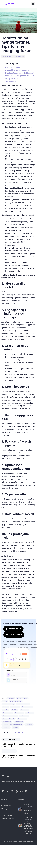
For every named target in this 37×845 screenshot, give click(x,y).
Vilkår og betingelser (8, 818)
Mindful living (19, 713)
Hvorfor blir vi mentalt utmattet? (17, 70)
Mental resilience (7, 713)
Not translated (24, 716)
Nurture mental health (8, 718)
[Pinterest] (17, 791)
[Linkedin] (26, 791)
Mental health (20, 56)
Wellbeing (15, 727)
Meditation (14, 710)
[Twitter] (7, 791)
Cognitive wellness (22, 698)
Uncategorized (29, 817)
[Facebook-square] (3, 791)
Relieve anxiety (7, 721)
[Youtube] (21, 791)
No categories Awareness (10, 716)
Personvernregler (7, 815)
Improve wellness (27, 707)
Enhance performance (23, 704)
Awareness (11, 698)
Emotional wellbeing (8, 704)
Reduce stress (22, 718)
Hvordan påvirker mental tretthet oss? (19, 73)
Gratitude (5, 707)
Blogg (5, 809)
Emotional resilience (15, 701)
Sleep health (6, 727)
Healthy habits (15, 707)
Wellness (27, 804)
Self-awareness (19, 721)
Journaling (5, 710)
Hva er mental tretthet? (14, 67)
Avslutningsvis (10, 82)
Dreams (5, 701)
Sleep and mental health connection (12, 724)
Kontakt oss (7, 805)
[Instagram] (12, 791)
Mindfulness (29, 713)
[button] (33, 3)
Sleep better (29, 724)
